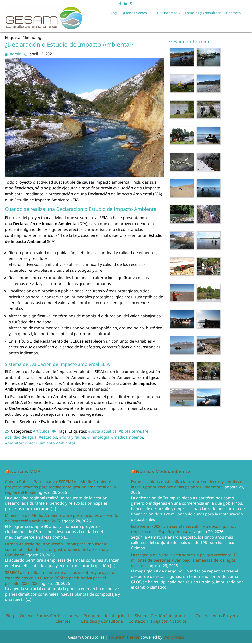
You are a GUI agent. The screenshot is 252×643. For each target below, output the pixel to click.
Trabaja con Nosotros (167, 621)
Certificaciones (64, 615)
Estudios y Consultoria (203, 12)
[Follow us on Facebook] (120, 2)
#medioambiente (127, 437)
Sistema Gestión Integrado (160, 615)
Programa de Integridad (106, 615)
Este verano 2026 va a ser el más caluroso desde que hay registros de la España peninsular (183, 529)
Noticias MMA (25, 471)
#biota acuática (102, 431)
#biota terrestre (133, 431)
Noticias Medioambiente (163, 471)
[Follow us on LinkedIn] (125, 2)
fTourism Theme (124, 637)
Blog (113, 12)
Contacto (233, 12)
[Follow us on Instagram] (131, 2)
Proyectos (232, 615)
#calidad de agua (21, 437)
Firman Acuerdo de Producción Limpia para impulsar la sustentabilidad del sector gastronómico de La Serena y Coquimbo (56, 549)
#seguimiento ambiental (52, 443)
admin (16, 54)
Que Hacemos (166, 12)
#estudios (48, 437)
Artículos (41, 431)
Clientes (63, 621)
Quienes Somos (134, 12)
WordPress (173, 637)
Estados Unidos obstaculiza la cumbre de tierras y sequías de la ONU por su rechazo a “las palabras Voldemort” (188, 484)
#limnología (98, 437)
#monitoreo (16, 443)
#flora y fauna (72, 437)
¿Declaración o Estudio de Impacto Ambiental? (69, 44)
